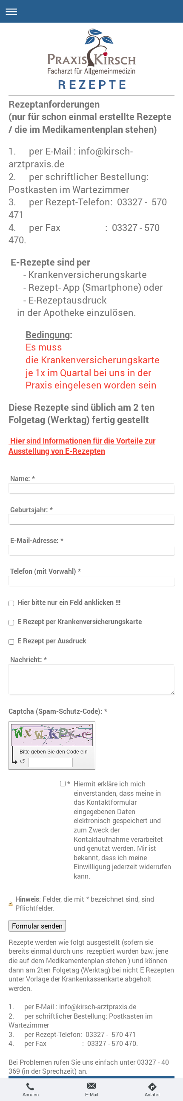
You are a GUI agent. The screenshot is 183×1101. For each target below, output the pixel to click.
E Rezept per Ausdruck (51, 640)
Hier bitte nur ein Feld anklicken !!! (68, 602)
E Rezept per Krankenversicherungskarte (79, 621)
